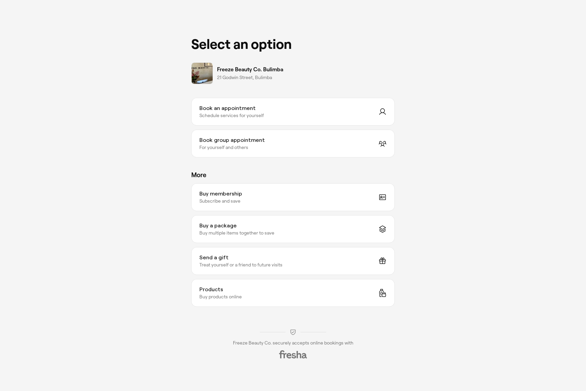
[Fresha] (293, 354)
